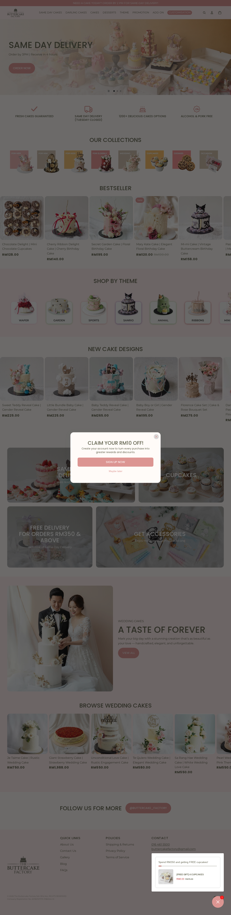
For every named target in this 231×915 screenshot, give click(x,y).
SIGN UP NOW (115, 462)
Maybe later (115, 471)
